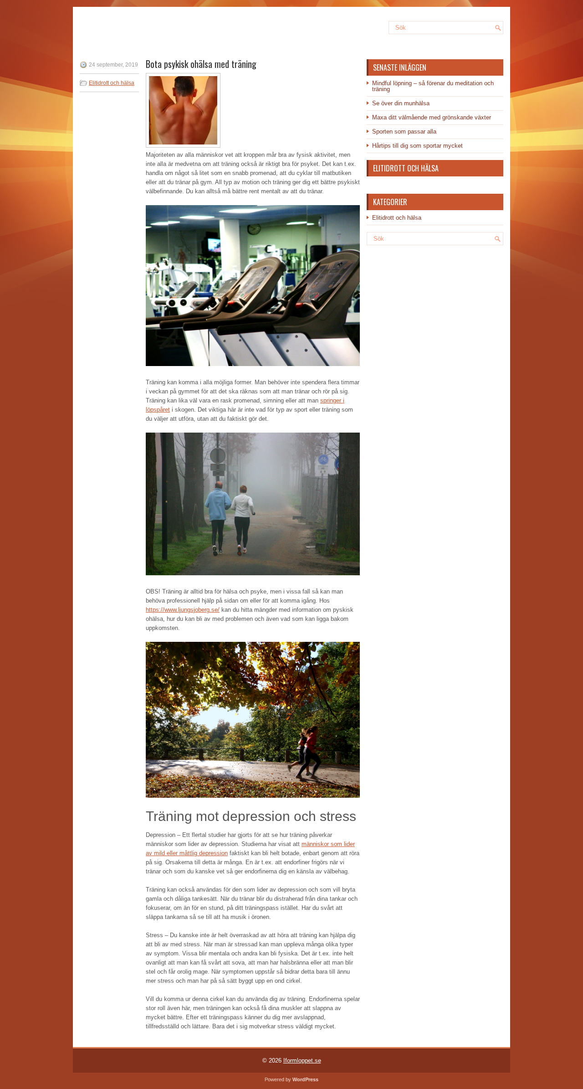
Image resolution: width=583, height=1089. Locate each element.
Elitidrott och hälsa (111, 83)
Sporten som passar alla (404, 131)
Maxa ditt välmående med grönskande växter (431, 117)
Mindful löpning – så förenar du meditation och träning (433, 86)
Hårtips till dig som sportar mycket (417, 145)
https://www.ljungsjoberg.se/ (183, 609)
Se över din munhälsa (401, 103)
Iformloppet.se (302, 1060)
